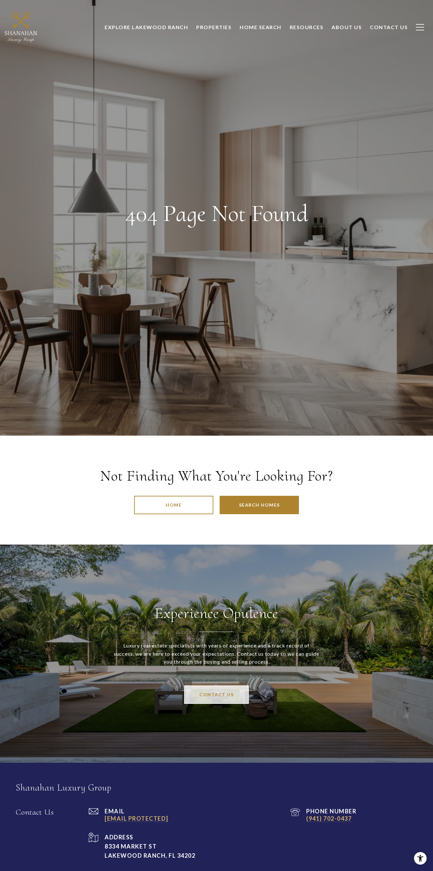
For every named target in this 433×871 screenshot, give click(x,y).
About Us (347, 27)
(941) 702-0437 (329, 818)
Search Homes (259, 505)
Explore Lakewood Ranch (146, 27)
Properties (213, 27)
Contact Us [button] (216, 694)
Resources (307, 27)
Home (174, 505)
